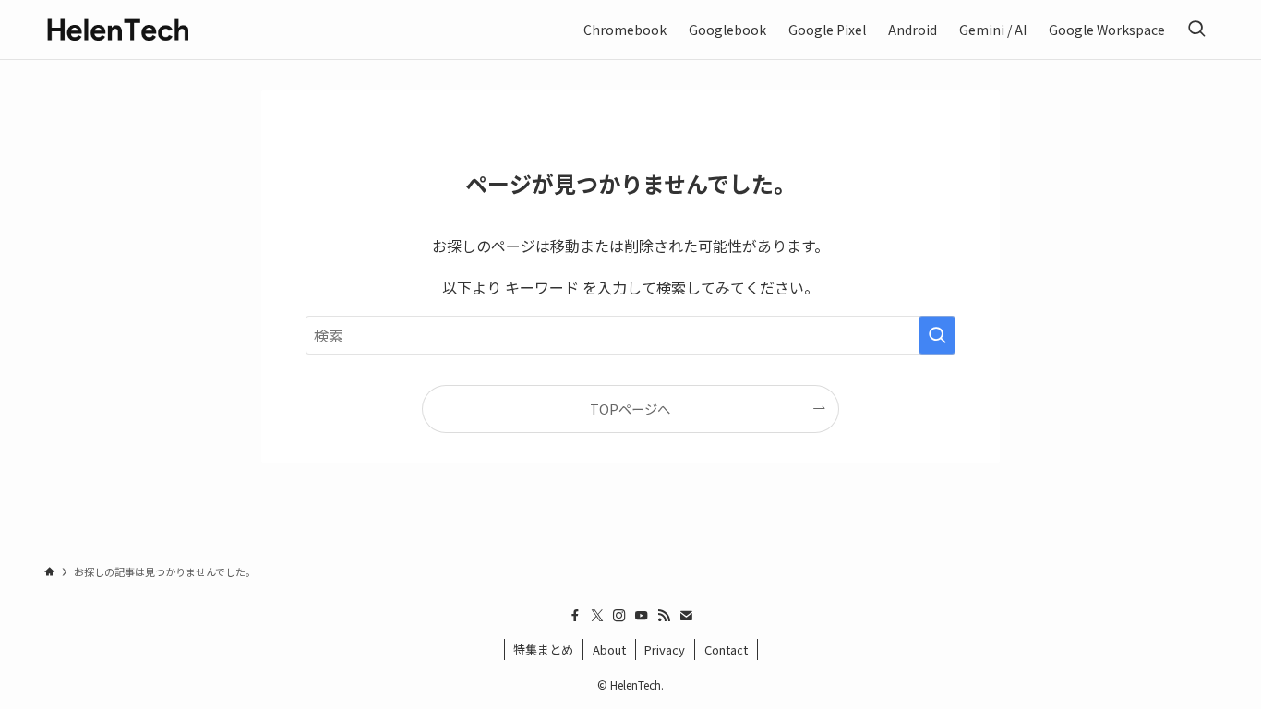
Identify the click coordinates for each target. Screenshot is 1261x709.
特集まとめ (543, 649)
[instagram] (619, 615)
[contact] (686, 615)
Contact (726, 649)
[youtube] (641, 615)
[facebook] (575, 615)
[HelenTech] (118, 29)
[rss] (663, 615)
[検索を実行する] (937, 335)
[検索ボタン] (1196, 29)
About (609, 649)
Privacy (664, 649)
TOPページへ (630, 408)
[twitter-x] (597, 615)
